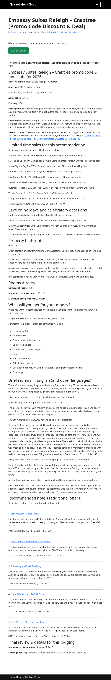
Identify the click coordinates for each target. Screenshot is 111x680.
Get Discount (18, 50)
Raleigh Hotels (53, 32)
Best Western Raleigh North (25, 513)
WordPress (34, 677)
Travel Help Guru (19, 32)
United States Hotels (70, 32)
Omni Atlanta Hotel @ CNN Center (28, 594)
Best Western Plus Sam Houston (27, 622)
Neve (13, 677)
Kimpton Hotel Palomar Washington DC (31, 541)
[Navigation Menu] (97, 4)
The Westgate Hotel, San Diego (26, 566)
